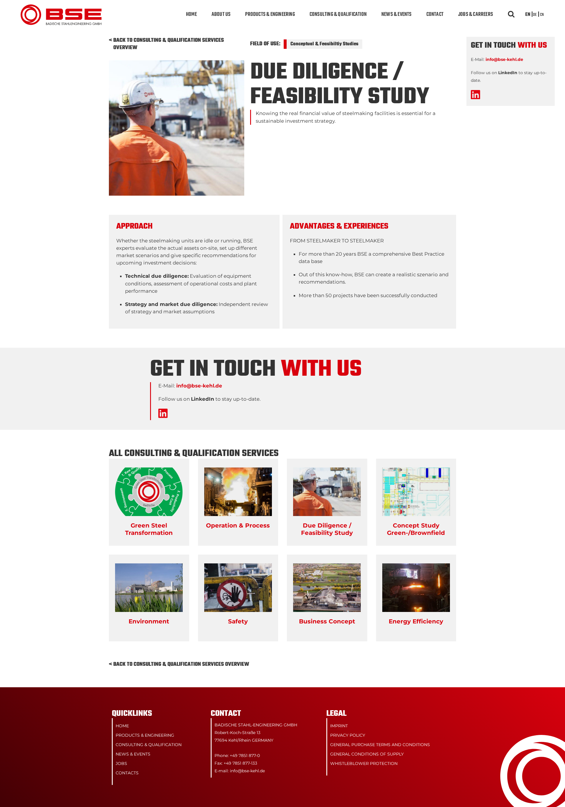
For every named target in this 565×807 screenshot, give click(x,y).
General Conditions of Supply (367, 754)
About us (221, 14)
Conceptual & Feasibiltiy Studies (324, 44)
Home (191, 14)
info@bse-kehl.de (199, 386)
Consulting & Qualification (338, 14)
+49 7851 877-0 (245, 755)
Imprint (339, 725)
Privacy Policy (347, 735)
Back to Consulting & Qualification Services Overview (168, 44)
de (535, 14)
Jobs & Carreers (475, 14)
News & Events (396, 14)
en (527, 14)
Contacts (127, 773)
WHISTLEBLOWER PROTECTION (364, 763)
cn (542, 14)
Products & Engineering (270, 14)
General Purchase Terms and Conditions (380, 744)
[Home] (61, 8)
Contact (434, 14)
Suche (510, 14)
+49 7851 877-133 (240, 763)
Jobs (121, 763)
